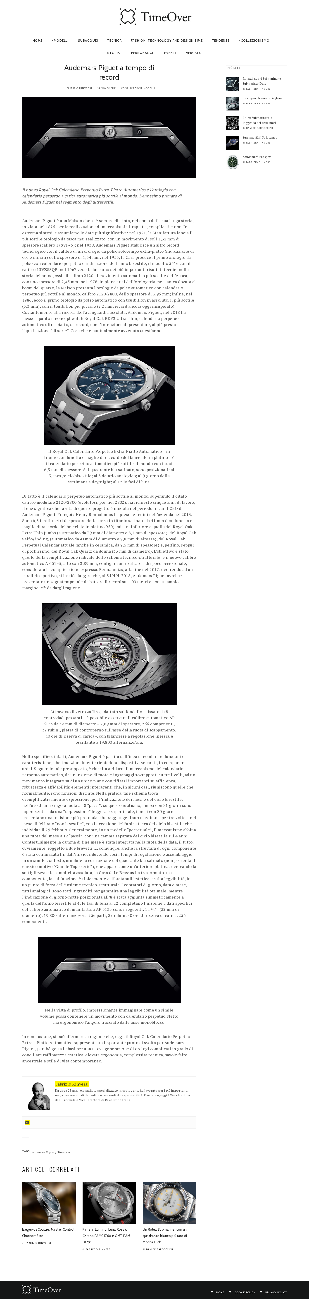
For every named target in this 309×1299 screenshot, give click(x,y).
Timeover (63, 1152)
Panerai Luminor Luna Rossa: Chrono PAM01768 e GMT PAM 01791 (106, 1235)
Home (38, 40)
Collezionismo (255, 40)
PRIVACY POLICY (276, 1292)
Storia (113, 53)
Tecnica (114, 40)
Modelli (61, 40)
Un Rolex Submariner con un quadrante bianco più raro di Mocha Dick (165, 1235)
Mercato (193, 53)
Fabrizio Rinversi (79, 88)
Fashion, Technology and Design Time (167, 40)
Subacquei (88, 40)
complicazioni (131, 88)
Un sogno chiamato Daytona (263, 98)
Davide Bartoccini (159, 1249)
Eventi (170, 53)
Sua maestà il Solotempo (260, 137)
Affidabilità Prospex (257, 157)
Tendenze (221, 40)
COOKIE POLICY (245, 1292)
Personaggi (142, 53)
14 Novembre (106, 88)
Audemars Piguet (43, 1152)
